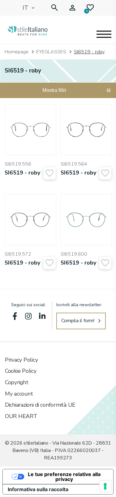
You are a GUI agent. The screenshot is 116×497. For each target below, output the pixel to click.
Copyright (16, 382)
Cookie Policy (21, 371)
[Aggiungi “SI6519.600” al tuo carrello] (105, 263)
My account (19, 393)
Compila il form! (77, 320)
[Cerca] (54, 7)
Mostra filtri (54, 90)
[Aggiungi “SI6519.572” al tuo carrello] (49, 263)
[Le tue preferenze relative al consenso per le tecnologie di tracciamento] (105, 486)
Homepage (16, 51)
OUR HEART (21, 416)
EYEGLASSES (51, 51)
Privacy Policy (21, 360)
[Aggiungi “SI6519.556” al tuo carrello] (49, 173)
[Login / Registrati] (72, 7)
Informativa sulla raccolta (38, 489)
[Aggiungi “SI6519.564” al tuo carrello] (105, 173)
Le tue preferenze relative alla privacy (64, 476)
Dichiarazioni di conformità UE (40, 405)
